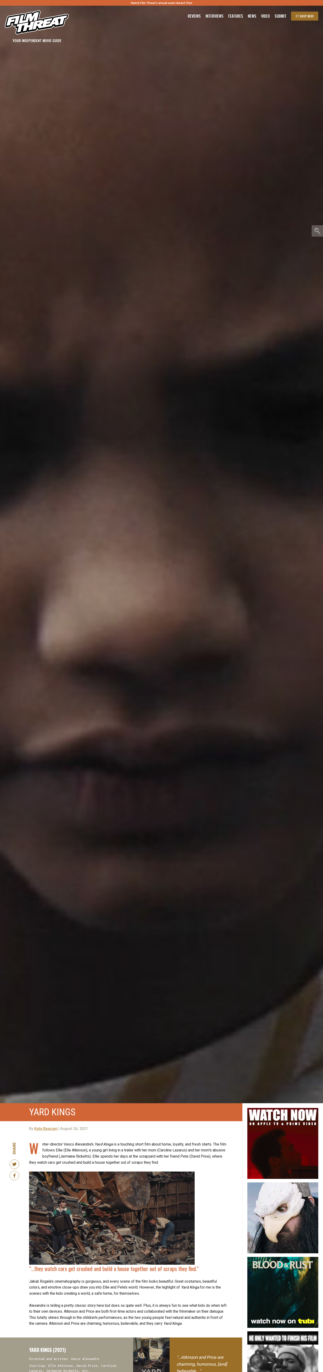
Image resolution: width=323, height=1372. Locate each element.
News (252, 16)
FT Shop (305, 15)
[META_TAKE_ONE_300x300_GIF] (282, 1333)
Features (235, 16)
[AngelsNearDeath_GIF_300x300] (282, 1110)
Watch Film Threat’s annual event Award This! (161, 2)
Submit (280, 16)
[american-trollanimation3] (282, 1184)
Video (265, 16)
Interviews (214, 16)
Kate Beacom (45, 1129)
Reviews (194, 16)
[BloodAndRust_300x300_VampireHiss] (282, 1259)
